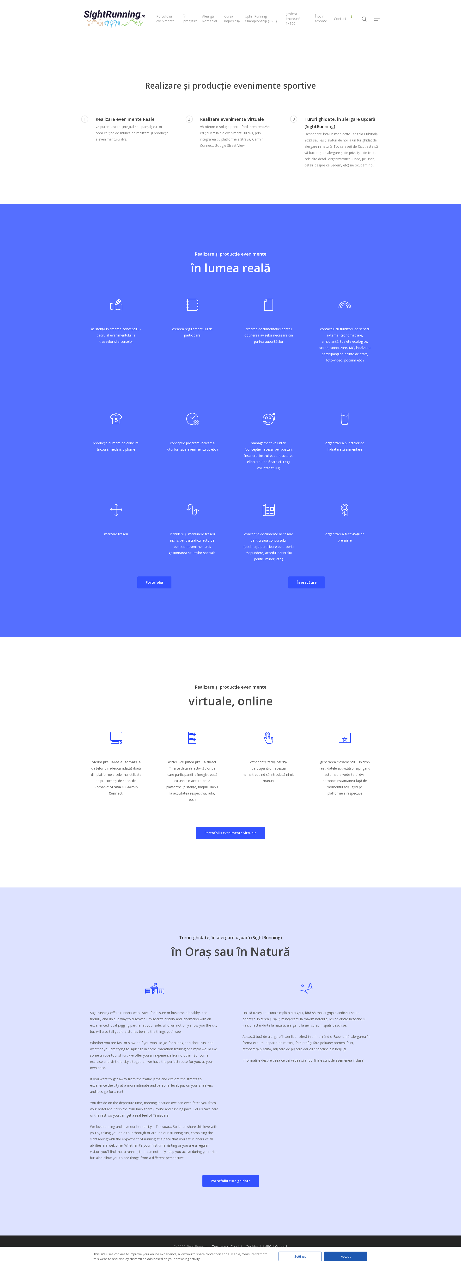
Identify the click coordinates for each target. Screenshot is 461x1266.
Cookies (252, 1246)
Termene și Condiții (227, 1246)
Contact (340, 18)
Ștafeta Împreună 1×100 (293, 19)
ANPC (266, 1246)
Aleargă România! (209, 18)
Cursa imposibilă (232, 18)
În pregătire (190, 18)
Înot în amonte (321, 18)
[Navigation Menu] (377, 18)
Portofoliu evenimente (165, 18)
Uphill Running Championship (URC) (261, 18)
